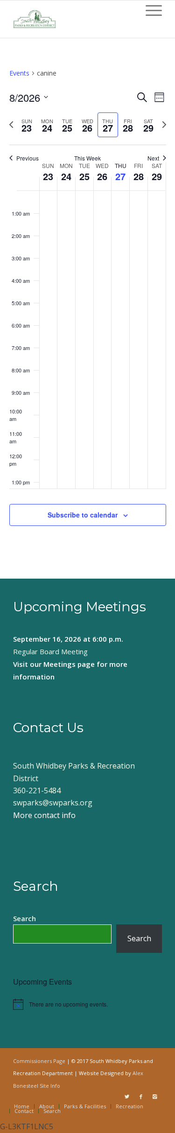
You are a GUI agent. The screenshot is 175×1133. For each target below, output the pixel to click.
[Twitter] (127, 1097)
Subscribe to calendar (83, 514)
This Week (87, 158)
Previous (27, 158)
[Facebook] (141, 1097)
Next (153, 158)
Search (24, 918)
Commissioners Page (39, 1060)
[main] (87, 308)
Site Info (50, 1085)
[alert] (87, 1004)
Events (19, 73)
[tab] (27, 124)
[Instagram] (155, 1097)
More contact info (44, 815)
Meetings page (69, 664)
